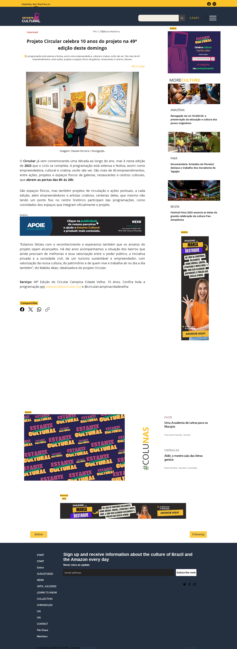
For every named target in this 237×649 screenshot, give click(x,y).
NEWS (40, 580)
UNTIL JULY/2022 (46, 586)
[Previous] (167, 52)
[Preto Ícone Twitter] (184, 584)
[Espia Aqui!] (213, 18)
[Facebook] (209, 4)
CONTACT (42, 623)
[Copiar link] (47, 309)
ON (39, 611)
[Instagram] (214, 4)
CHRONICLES (45, 605)
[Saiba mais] (193, 52)
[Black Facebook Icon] (189, 584)
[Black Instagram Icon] (194, 584)
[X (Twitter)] (30, 309)
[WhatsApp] (39, 309)
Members (42, 636)
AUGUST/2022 (45, 573)
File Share (42, 630)
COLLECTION (44, 598)
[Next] (221, 52)
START (40, 555)
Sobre (40, 567)
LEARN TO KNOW (47, 592)
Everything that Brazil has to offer (36, 5)
